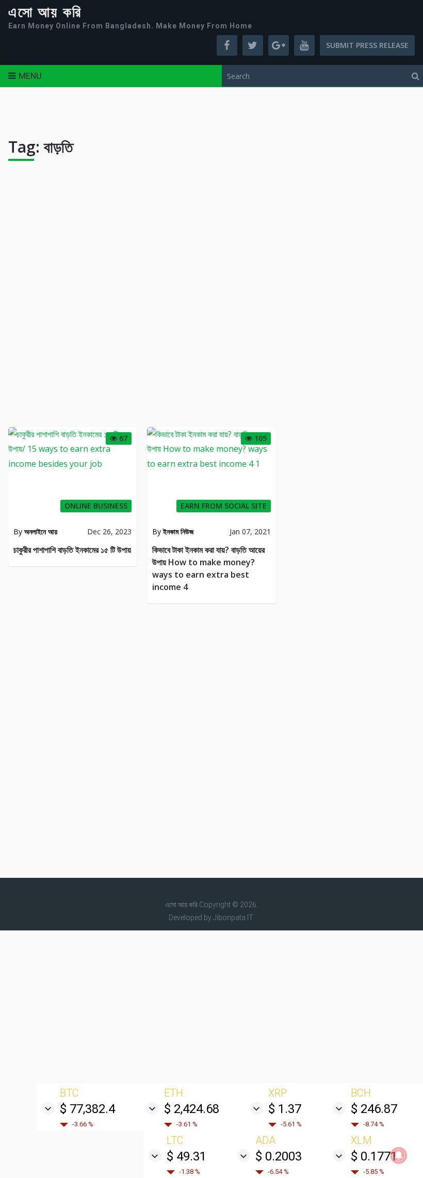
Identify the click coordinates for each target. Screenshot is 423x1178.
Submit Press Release (367, 45)
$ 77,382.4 (87, 1109)
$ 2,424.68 (191, 1109)
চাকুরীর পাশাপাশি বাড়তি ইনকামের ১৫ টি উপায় (72, 549)
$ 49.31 (186, 1156)
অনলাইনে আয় (40, 531)
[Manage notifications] (399, 1155)
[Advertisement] (212, 298)
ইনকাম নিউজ (178, 531)
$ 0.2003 (278, 1156)
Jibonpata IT (233, 917)
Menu (30, 76)
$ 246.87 (374, 1109)
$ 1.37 (284, 1109)
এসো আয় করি (45, 12)
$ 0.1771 (374, 1156)
